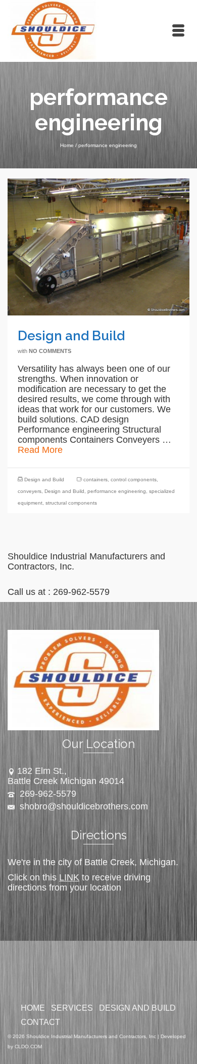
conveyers (29, 491)
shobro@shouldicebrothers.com (82, 806)
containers (95, 479)
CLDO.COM (28, 1046)
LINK (69, 877)
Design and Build (44, 479)
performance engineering (116, 491)
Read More (40, 450)
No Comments (50, 351)
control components (134, 479)
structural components (71, 503)
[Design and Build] (98, 246)
